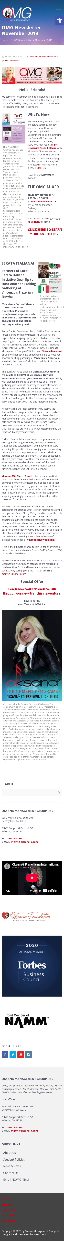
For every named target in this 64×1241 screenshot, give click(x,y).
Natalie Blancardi (52, 351)
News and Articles (38, 56)
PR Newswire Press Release (42, 146)
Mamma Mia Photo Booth (17, 476)
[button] (59, 20)
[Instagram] (28, 1054)
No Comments (12, 60)
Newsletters (52, 56)
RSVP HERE (34, 221)
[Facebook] (5, 1054)
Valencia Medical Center (42, 201)
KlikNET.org (39, 1234)
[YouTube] (20, 1054)
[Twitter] (13, 1054)
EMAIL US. (40, 167)
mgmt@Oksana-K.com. (14, 573)
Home (5, 40)
